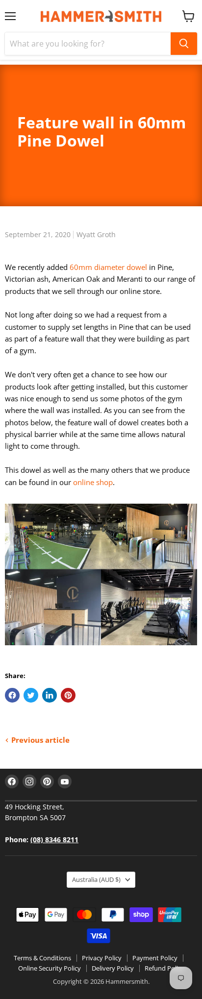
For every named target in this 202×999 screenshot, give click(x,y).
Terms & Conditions (42, 957)
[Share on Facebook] (12, 695)
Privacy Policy (102, 957)
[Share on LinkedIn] (49, 695)
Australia (96, 879)
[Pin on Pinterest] (68, 695)
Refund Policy (164, 968)
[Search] (184, 43)
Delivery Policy (113, 968)
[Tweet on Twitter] (31, 695)
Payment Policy (154, 957)
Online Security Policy (49, 968)
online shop (93, 482)
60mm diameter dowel (108, 267)
